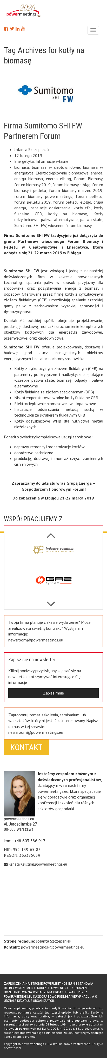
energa (96, 173)
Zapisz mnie (53, 693)
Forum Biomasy (88, 178)
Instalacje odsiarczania (50, 207)
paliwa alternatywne (59, 219)
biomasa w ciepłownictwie (56, 167)
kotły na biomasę (67, 213)
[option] (53, 556)
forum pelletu (89, 196)
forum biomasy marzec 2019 (76, 190)
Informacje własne (52, 161)
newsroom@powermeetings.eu (35, 639)
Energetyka (24, 161)
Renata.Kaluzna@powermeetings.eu (38, 864)
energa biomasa (28, 178)
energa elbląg (58, 178)
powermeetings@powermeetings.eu (52, 947)
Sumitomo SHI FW (30, 225)
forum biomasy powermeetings (43, 196)
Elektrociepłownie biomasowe (62, 173)
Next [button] (51, 533)
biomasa (21, 167)
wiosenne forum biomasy (70, 225)
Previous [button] (51, 601)
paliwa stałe (91, 219)
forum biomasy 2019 (32, 184)
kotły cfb (82, 207)
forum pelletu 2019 (32, 202)
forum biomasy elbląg (71, 184)
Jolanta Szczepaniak (31, 149)
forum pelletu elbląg (72, 202)
